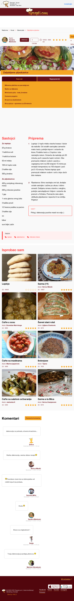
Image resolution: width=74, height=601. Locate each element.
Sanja (31, 543)
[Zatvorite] (1, 4)
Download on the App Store (54, 587)
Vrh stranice (65, 579)
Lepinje (19, 272)
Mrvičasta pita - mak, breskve (16, 92)
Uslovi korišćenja (28, 590)
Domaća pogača (11, 96)
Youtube (56, 590)
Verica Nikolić (36, 468)
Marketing (9, 592)
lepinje (10, 237)
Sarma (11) (55, 272)
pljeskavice (21, 237)
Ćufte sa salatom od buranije (19, 387)
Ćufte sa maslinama (19, 349)
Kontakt (15, 592)
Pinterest (42, 592)
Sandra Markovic (12, 41)
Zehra (31, 444)
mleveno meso (35, 237)
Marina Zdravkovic (34, 567)
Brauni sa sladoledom (13, 100)
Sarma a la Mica (55, 387)
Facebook (42, 590)
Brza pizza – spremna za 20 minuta (18, 103)
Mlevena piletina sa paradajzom (17, 85)
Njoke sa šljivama (11, 89)
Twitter (49, 590)
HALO (15, 594)
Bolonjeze (55, 349)
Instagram (64, 590)
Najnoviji (19, 79)
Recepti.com (37, 12)
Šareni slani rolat (55, 310)
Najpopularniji (55, 79)
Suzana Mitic (31, 495)
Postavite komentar (33, 418)
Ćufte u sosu (19, 310)
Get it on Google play (66, 587)
